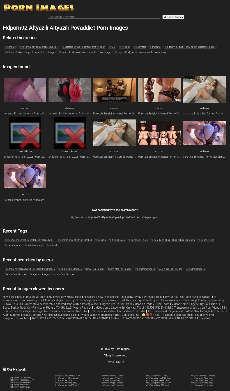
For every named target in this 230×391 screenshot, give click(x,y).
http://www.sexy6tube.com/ (111, 385)
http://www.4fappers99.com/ (22, 380)
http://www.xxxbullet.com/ (66, 383)
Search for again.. (116, 217)
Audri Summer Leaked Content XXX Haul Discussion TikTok (40, 315)
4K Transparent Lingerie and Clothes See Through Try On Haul (187, 311)
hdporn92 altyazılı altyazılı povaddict (39, 47)
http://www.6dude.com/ (20, 384)
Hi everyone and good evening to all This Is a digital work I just (120, 300)
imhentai (156, 47)
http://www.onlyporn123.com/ (203, 376)
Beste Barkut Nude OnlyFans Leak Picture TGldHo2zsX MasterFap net (47, 307)
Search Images (174, 17)
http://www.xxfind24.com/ (111, 378)
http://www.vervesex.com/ (66, 380)
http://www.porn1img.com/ (202, 378)
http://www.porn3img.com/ (202, 383)
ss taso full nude (139, 240)
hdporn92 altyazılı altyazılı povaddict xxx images (191, 47)
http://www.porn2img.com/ (202, 380)
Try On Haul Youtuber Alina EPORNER (188, 297)
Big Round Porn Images (70, 269)
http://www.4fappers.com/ (21, 377)
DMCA (120, 362)
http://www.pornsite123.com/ (67, 376)
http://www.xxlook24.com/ (111, 380)
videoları (125, 47)
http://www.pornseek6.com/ (157, 380)
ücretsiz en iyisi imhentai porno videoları (84, 47)
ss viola (102, 240)
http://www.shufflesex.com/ (67, 378)
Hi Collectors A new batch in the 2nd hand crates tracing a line (59, 304)
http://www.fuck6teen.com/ (157, 376)
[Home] (39, 11)
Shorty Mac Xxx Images (120, 269)
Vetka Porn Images (195, 269)
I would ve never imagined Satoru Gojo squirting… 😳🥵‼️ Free (119, 315)
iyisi (113, 47)
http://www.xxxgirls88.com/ (111, 383)
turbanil (53, 245)
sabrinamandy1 (35, 245)
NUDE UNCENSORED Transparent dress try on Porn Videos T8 (186, 307)
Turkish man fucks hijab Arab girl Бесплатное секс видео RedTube (45, 311)
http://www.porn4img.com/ (202, 385)
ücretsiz (11, 47)
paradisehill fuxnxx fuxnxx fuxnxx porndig (174, 240)
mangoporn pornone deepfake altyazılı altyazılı (30, 240)
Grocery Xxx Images (40, 274)
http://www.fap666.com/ (20, 387)
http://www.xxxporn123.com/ (112, 376)
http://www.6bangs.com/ (20, 382)
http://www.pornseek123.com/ (158, 378)
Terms (110, 362)
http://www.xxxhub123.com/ (67, 385)
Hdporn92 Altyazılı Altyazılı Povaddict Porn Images (30, 269)
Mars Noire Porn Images (170, 269)
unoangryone (207, 240)
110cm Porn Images (145, 269)
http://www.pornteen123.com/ (158, 383)
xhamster (141, 47)
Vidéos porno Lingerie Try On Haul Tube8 (119, 307)
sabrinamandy (14, 245)
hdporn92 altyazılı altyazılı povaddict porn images (86, 52)
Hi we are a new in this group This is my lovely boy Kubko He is (42, 297)
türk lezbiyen (118, 240)
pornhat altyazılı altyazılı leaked (76, 240)
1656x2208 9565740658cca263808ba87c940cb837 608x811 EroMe (76, 318)
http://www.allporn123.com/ (157, 385)
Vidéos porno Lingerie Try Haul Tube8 (195, 304)
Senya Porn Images (95, 269)
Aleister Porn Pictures (15, 274)
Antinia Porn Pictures (63, 274)
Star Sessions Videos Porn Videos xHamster (118, 311)
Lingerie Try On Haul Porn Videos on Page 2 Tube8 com (135, 304)
